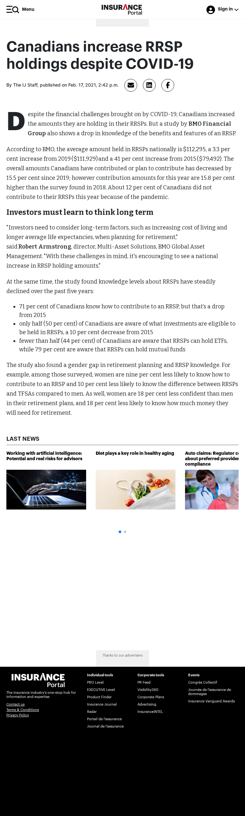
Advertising (146, 704)
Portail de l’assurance (104, 719)
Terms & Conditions (22, 710)
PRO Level (95, 682)
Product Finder (99, 697)
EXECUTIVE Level (101, 690)
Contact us (15, 704)
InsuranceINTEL (150, 712)
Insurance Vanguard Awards (211, 701)
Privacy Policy (17, 715)
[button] (120, 532)
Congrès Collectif (202, 682)
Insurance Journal (102, 704)
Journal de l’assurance (105, 726)
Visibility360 (147, 690)
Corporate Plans (150, 697)
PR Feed (144, 682)
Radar (92, 712)
